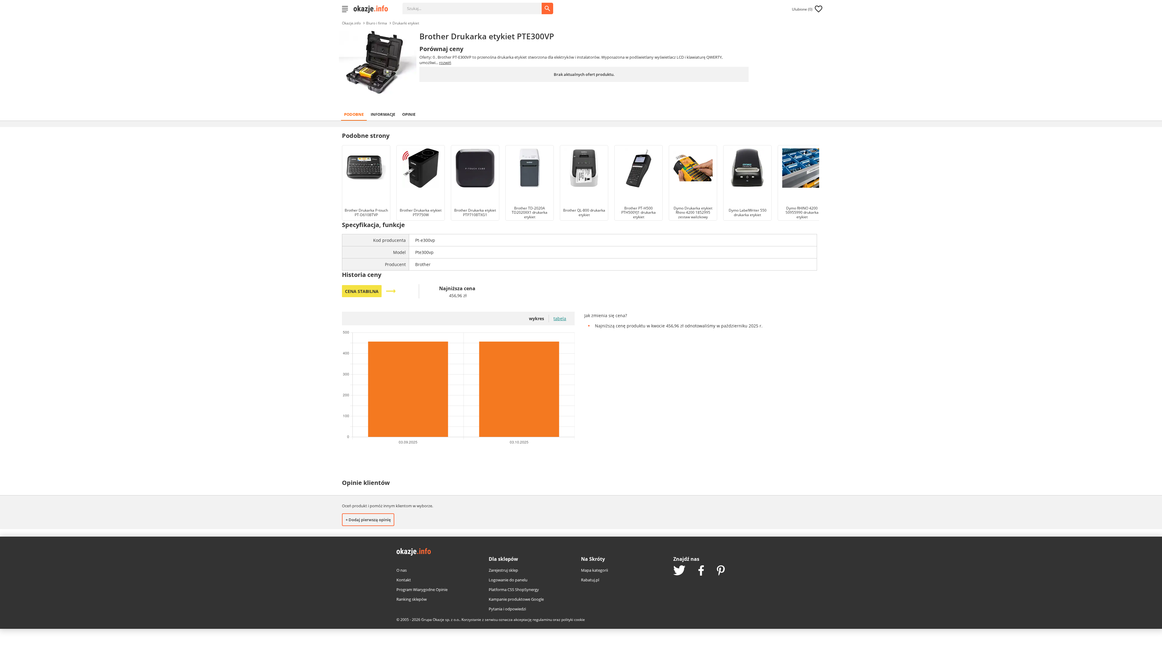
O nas (401, 570)
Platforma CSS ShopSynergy (514, 589)
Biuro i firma (376, 23)
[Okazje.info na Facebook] (701, 571)
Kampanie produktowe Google (516, 599)
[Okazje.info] (372, 9)
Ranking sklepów (411, 599)
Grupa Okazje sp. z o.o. (440, 619)
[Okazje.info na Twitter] (679, 571)
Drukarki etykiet (405, 23)
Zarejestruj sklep (503, 570)
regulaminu (542, 619)
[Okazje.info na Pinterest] (721, 571)
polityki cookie (573, 619)
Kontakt (403, 580)
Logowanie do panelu (508, 580)
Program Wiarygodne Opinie (422, 589)
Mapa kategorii (594, 570)
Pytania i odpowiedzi (507, 609)
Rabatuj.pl (590, 580)
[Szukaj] (476, 5)
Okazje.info (351, 23)
